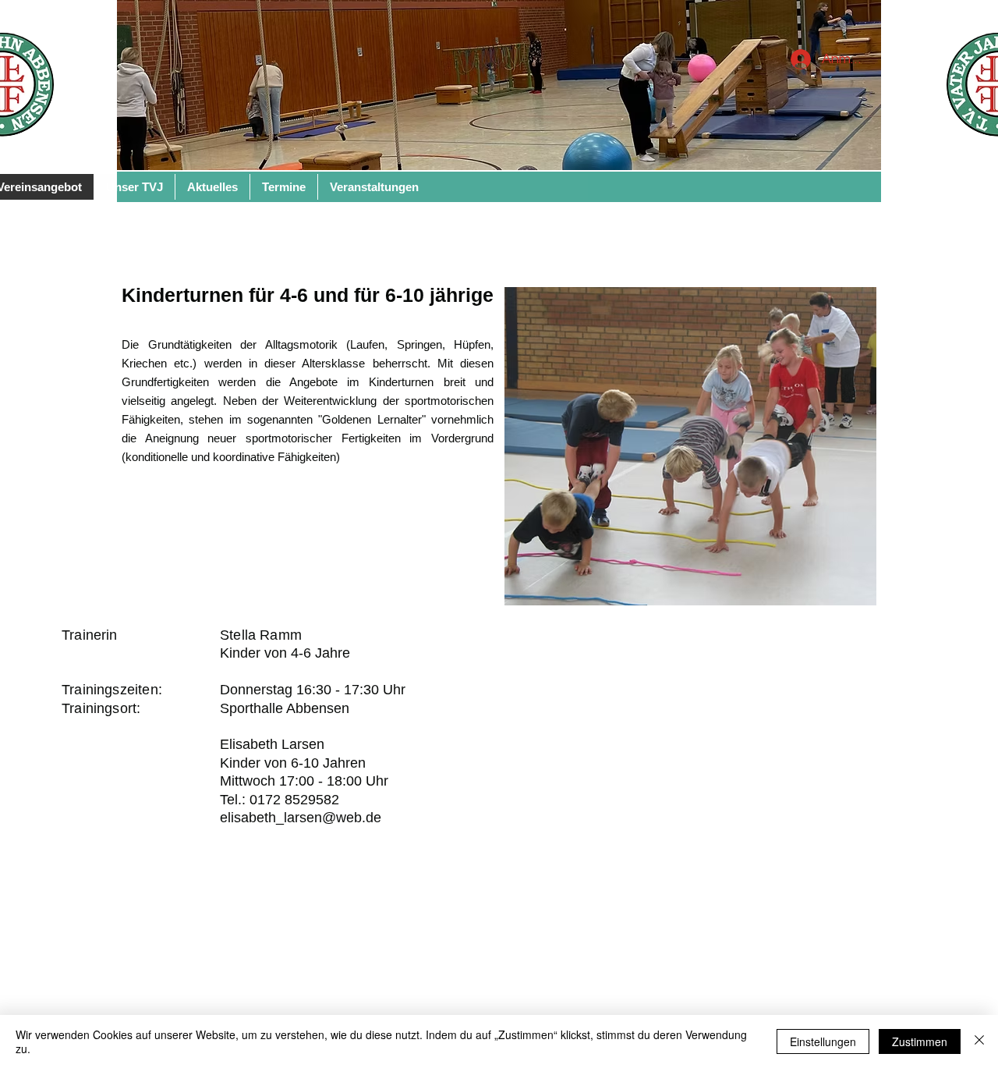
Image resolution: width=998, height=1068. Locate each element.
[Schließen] (979, 1041)
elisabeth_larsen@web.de (300, 817)
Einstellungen (823, 1041)
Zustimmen (919, 1041)
